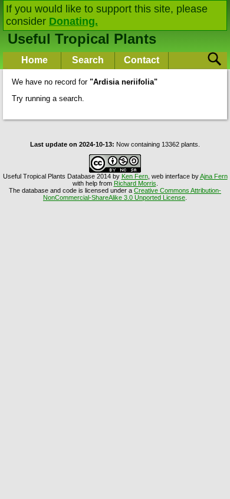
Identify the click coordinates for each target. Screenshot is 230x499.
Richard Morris (135, 183)
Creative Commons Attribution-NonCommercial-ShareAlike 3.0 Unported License (132, 194)
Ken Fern (134, 176)
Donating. (73, 21)
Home (34, 60)
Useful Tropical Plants (82, 39)
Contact (141, 60)
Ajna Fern (214, 176)
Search (88, 60)
